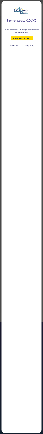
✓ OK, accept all (22, 38)
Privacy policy (29, 45)
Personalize (13, 45)
